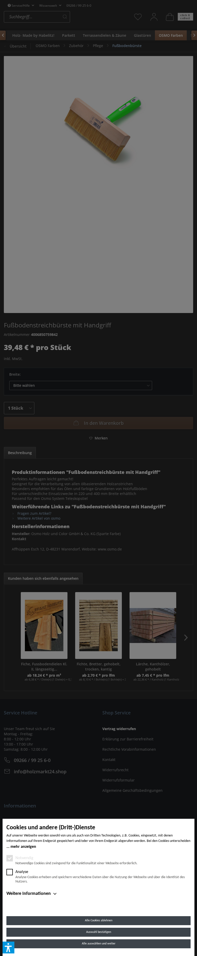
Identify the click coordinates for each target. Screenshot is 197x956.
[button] (8, 947)
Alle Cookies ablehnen (98, 920)
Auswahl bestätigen (98, 932)
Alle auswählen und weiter (98, 943)
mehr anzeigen (23, 847)
